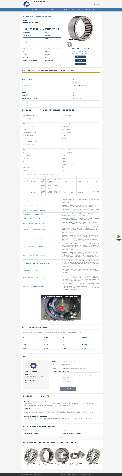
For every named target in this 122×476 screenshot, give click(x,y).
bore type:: (26, 57)
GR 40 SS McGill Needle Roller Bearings (34, 210)
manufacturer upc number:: (30, 60)
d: (23, 39)
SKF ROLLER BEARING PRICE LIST (80, 53)
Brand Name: (26, 32)
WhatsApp (80, 60)
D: (23, 45)
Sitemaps (39, 474)
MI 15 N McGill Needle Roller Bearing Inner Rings (36, 263)
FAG (63, 341)
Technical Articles (49, 10)
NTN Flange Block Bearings (78, 10)
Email (54, 361)
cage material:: (27, 48)
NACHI (25, 348)
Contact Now (80, 57)
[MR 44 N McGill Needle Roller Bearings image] (80, 28)
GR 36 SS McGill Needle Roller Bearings (34, 255)
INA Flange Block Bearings (92, 10)
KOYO (63, 344)
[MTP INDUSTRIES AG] (26, 4)
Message (54, 375)
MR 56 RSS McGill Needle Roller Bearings (34, 229)
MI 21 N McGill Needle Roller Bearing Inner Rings (36, 238)
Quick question (57, 371)
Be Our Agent (80, 64)
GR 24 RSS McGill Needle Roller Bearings (34, 278)
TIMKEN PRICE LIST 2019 (33, 409)
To (53, 365)
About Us (22, 474)
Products (26, 12)
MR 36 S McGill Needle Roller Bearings (33, 219)
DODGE (64, 348)
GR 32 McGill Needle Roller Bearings (33, 214)
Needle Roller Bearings (33, 12)
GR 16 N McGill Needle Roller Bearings (33, 223)
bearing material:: (28, 42)
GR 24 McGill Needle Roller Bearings (33, 271)
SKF (63, 337)
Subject (54, 368)
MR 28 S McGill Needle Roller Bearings (33, 246)
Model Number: (27, 35)
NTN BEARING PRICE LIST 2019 (35, 401)
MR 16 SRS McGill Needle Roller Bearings (34, 286)
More (61, 437)
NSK (24, 337)
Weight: (25, 54)
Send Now (68, 389)
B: (23, 51)
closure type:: (26, 102)
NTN (24, 341)
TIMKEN (25, 344)
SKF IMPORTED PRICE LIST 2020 (35, 416)
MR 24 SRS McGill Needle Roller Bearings (34, 206)
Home (26, 10)
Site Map (34, 474)
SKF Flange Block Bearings (63, 10)
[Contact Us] (118, 238)
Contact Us (28, 474)
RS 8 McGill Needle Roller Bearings (32, 201)
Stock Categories (36, 10)
